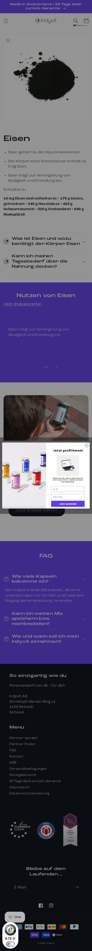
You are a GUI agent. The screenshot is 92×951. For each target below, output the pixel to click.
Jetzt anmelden (67, 503)
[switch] (10, 944)
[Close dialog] (87, 445)
